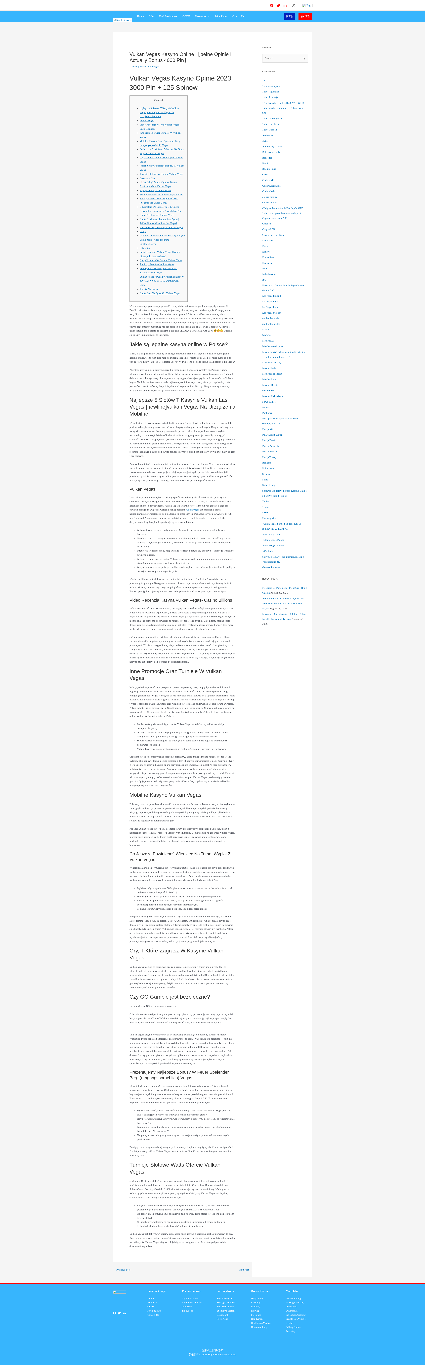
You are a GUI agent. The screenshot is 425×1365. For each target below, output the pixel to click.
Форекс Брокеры (271, 567)
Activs (265, 141)
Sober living (268, 485)
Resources (200, 16)
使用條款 (207, 1350)
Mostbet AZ (268, 340)
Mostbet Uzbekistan (272, 396)
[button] (208, 16)
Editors (266, 251)
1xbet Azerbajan (270, 97)
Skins (265, 479)
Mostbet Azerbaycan (273, 346)
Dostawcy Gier (147, 178)
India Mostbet (269, 274)
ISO (264, 279)
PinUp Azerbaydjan (272, 434)
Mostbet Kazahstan (272, 373)
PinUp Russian (270, 451)
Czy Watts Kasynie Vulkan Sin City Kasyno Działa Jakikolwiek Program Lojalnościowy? (162, 239)
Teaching (290, 1331)
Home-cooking (259, 1327)
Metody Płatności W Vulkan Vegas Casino (161, 194)
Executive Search (226, 1310)
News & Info (269, 401)
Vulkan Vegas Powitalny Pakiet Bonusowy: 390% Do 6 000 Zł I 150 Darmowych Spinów (162, 280)
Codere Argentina (271, 185)
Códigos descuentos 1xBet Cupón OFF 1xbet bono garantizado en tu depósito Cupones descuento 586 (282, 213)
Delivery (255, 1306)
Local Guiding (293, 1298)
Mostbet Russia (270, 385)
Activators (267, 135)
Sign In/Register (190, 1298)
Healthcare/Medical (261, 1323)
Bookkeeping (269, 169)
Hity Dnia (145, 248)
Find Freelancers (168, 16)
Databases (267, 240)
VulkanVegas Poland (273, 545)
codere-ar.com (269, 202)
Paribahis (267, 413)
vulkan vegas (192, 509)
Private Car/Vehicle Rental (296, 1321)
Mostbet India (269, 368)
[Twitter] (278, 5)
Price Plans (221, 16)
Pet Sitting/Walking (296, 1315)
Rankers (266, 462)
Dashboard (222, 1315)
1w (263, 80)
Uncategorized (138, 66)
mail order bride (270, 318)
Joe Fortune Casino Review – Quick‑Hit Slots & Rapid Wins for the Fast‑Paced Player (283, 603)
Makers (266, 329)
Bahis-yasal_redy (271, 152)
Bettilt (265, 163)
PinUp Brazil (269, 440)
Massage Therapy (295, 1302)
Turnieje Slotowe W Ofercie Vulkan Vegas (161, 174)
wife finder (268, 551)
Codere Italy (268, 191)
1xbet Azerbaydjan (272, 118)
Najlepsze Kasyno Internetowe (155, 190)
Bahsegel (267, 157)
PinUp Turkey (269, 457)
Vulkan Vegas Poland (273, 540)
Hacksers (267, 263)
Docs (265, 246)
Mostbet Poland (270, 379)
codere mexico (270, 197)
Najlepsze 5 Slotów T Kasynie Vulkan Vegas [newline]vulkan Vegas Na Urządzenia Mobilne (159, 112)
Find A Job (187, 1310)
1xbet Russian (269, 129)
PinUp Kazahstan (271, 446)
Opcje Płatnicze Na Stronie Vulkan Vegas (161, 260)
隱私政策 (218, 1350)
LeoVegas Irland (270, 307)
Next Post (245, 1269)
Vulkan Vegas (147, 120)
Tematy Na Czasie (149, 289)
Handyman (257, 1319)
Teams (265, 507)
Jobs (151, 16)
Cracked (266, 223)
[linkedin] (285, 5)
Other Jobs (291, 1306)
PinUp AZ (267, 429)
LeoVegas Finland (271, 296)
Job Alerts (187, 1306)
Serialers (266, 474)
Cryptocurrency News (273, 235)
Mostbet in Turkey (271, 362)
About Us (152, 1302)
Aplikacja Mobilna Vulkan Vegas (157, 264)
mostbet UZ (268, 390)
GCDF (186, 16)
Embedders (268, 257)
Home (140, 16)
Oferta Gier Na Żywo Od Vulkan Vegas (160, 293)
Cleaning (255, 1302)
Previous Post (121, 1269)
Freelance (256, 1315)
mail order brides (271, 324)
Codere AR (268, 180)
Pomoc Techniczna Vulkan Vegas (157, 215)
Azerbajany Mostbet (272, 146)
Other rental (292, 1310)
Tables (265, 501)
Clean (265, 174)
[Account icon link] (293, 5)
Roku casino (268, 468)
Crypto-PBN (268, 229)
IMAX (265, 268)
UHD (265, 512)
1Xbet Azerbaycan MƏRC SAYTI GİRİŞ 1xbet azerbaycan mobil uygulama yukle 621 (283, 108)
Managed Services (226, 1302)
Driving (255, 1310)
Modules (266, 335)
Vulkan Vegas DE (271, 534)
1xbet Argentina (270, 91)
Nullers (266, 407)
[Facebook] (271, 5)
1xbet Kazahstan (271, 124)
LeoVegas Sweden (271, 312)
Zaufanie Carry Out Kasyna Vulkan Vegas (161, 227)
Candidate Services (192, 1302)
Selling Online (293, 1327)
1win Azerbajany (271, 86)
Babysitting (257, 1298)
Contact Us (238, 16)
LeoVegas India (270, 301)
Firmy (143, 231)
